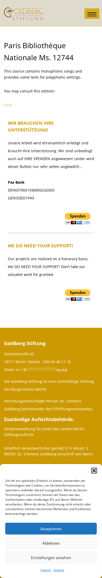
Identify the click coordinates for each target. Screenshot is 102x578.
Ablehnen (51, 543)
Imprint (46, 570)
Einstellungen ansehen (51, 557)
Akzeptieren (51, 528)
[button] (94, 470)
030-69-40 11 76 (57, 361)
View (8, 104)
